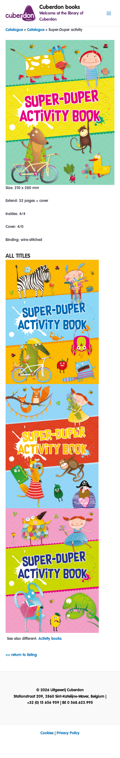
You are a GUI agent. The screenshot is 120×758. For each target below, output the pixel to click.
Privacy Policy (68, 733)
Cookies (47, 733)
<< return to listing (21, 655)
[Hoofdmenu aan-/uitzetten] (109, 13)
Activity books (50, 639)
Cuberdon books (59, 7)
